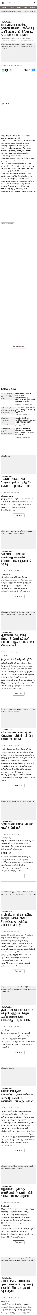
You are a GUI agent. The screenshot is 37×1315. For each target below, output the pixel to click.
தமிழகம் (4, 7)
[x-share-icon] (6, 71)
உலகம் (19, 7)
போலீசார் (11, 859)
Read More (18, 515)
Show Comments (18, 347)
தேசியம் (12, 7)
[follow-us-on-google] (33, 70)
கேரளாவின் (28, 499)
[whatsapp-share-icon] (3, 71)
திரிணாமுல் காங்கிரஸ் (7, 223)
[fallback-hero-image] (8, 396)
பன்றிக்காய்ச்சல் (19, 1209)
